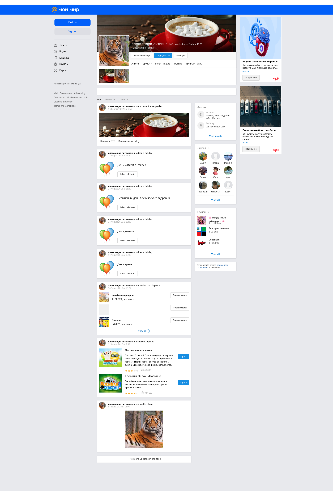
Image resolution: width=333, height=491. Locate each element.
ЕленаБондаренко (202, 177)
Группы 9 (203, 211)
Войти (72, 22)
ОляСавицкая (215, 177)
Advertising (79, 93)
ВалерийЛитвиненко (202, 191)
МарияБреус (202, 163)
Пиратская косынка (138, 350)
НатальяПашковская (215, 191)
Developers (59, 97)
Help (85, 97)
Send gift (180, 55)
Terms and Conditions (65, 106)
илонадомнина (215, 163)
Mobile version (74, 97)
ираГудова (228, 177)
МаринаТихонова (228, 163)
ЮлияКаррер (228, 191)
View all (215, 254)
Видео (167, 63)
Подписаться (180, 295)
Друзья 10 (203, 148)
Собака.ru (214, 239)
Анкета (135, 63)
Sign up (72, 31)
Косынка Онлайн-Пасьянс (143, 376)
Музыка (178, 63)
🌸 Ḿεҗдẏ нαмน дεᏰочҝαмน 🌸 (217, 219)
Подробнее (251, 77)
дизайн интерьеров (123, 295)
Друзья (147, 63)
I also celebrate (127, 174)
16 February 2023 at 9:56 (120, 109)
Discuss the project (63, 101)
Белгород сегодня (219, 228)
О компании (66, 93)
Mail (56, 93)
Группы (189, 63)
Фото (157, 63)
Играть (183, 356)
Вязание (116, 320)
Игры (199, 63)
